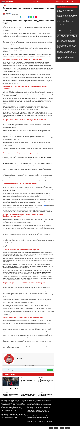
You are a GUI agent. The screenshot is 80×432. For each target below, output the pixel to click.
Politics (72, 1)
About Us (51, 427)
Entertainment (59, 1)
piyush (8, 13)
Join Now (50, 369)
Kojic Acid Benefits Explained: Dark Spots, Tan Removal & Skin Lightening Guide (66, 31)
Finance (39, 1)
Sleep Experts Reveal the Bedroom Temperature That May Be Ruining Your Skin (67, 52)
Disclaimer (62, 427)
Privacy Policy (67, 427)
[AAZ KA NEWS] (3, 1)
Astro (44, 1)
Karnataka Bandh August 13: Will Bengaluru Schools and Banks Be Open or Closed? (66, 20)
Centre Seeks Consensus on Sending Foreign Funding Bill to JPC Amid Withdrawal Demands (67, 26)
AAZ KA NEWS (10, 2)
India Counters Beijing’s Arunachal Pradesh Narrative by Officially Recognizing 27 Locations (66, 57)
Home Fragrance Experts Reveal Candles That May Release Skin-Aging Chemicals (66, 41)
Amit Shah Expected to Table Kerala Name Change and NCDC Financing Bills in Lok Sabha (66, 46)
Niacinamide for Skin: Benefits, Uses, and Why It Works (66, 11)
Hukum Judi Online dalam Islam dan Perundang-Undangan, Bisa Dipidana (27, 380)
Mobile (66, 1)
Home (33, 1)
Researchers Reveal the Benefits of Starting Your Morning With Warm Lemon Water (67, 16)
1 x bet (44, 205)
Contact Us (56, 427)
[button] (77, 1)
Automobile (51, 1)
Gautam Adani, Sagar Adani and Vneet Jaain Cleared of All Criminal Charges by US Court (67, 36)
